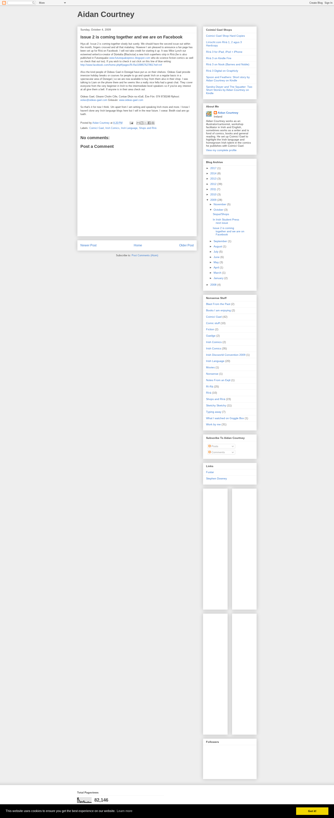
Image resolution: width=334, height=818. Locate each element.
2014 (213, 173)
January (219, 278)
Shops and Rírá (147, 128)
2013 (213, 178)
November (220, 204)
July (216, 251)
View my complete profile (221, 150)
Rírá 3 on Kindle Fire (218, 58)
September (221, 241)
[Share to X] (145, 123)
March (218, 272)
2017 (213, 168)
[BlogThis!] (142, 123)
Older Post (186, 245)
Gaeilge (211, 335)
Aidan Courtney (105, 14)
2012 (213, 184)
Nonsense (212, 373)
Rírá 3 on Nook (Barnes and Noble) (227, 64)
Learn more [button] (124, 811)
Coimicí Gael (96, 128)
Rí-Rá (209, 386)
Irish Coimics (214, 342)
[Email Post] (131, 122)
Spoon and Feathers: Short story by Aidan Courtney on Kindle (228, 79)
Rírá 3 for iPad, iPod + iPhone (224, 51)
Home (138, 245)
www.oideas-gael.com (131, 100)
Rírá (208, 392)
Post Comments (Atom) (145, 255)
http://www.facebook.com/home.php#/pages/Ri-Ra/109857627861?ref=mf (121, 64)
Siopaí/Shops (221, 214)
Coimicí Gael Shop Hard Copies (225, 35)
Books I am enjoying (218, 310)
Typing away (213, 411)
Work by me (213, 424)
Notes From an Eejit (218, 380)
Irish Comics (112, 128)
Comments (218, 452)
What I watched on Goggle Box (225, 418)
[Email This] (138, 123)
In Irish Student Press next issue (226, 221)
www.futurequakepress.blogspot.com (129, 57)
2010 (213, 194)
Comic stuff (213, 323)
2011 (213, 189)
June (217, 257)
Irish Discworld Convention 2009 (225, 354)
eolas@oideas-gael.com (93, 100)
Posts (214, 446)
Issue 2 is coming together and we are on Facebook (228, 231)
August (218, 246)
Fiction (210, 329)
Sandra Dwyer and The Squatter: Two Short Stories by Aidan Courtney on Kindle (229, 90)
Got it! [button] (312, 811)
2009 (213, 199)
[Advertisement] (217, 548)
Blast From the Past (218, 304)
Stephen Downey (216, 478)
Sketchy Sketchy (216, 405)
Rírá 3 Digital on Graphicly (222, 70)
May (217, 262)
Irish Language (129, 128)
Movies (210, 367)
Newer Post (88, 245)
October (219, 209)
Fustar (210, 472)
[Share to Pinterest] (153, 123)
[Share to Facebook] (149, 123)
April (217, 267)
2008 (213, 284)
